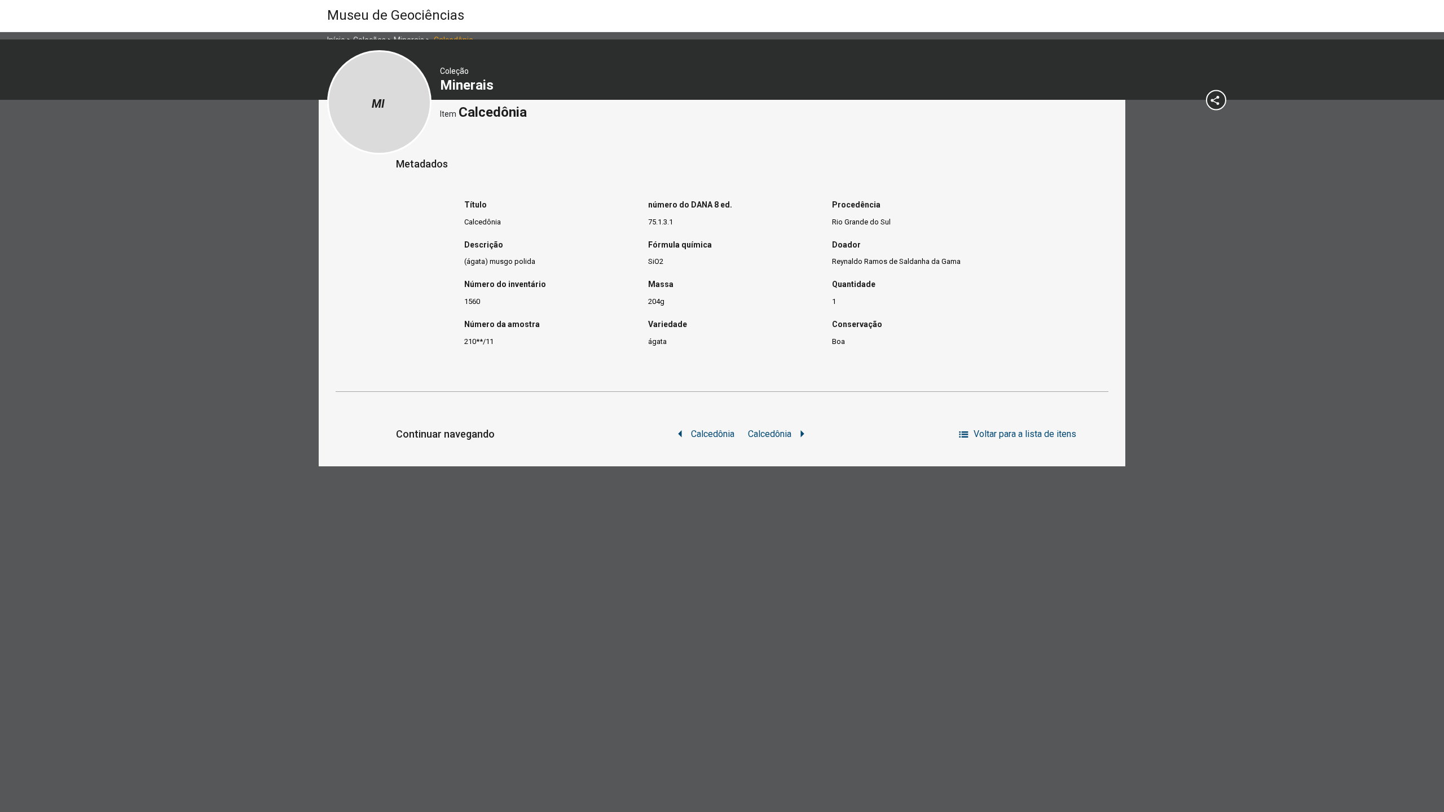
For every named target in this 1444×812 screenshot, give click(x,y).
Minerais (468, 85)
